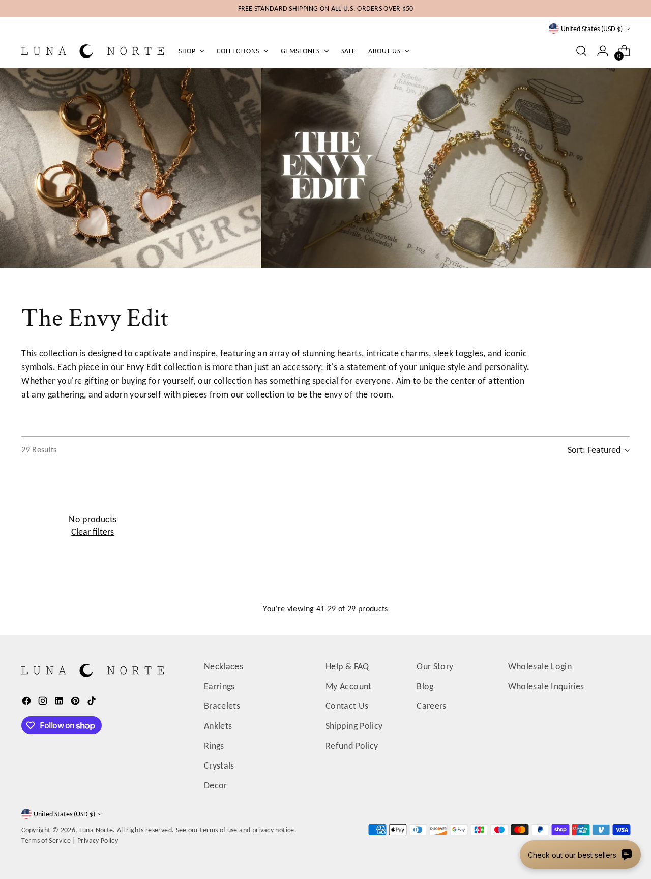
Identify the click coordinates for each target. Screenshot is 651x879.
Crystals (219, 765)
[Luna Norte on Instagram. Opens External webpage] (44, 703)
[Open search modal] (581, 51)
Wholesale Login (540, 666)
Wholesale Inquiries (546, 686)
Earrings (219, 686)
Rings (214, 745)
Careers (432, 706)
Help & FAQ (347, 666)
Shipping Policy (354, 725)
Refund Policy (352, 745)
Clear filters (92, 531)
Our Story (435, 666)
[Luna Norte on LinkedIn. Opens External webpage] (60, 703)
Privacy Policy (97, 840)
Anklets (218, 725)
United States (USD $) (592, 28)
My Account (349, 686)
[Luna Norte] (92, 51)
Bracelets (222, 706)
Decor (215, 785)
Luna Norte (96, 830)
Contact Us (347, 706)
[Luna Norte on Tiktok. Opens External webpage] (92, 703)
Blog (425, 686)
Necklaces (223, 666)
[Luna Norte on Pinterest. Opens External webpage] (76, 703)
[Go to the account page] (603, 51)
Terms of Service (46, 840)
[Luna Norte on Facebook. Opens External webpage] (27, 703)
